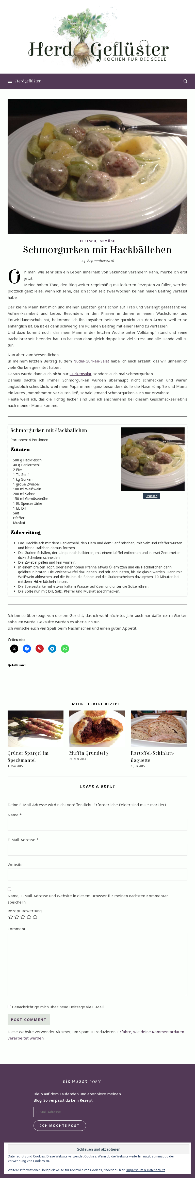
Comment (16, 928)
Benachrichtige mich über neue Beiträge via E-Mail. (58, 1006)
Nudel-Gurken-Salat (91, 360)
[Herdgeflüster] (97, 42)
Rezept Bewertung (25, 911)
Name (15, 814)
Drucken (151, 496)
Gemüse (107, 241)
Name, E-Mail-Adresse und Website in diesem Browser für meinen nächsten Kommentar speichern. (88, 899)
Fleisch (88, 241)
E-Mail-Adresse (23, 839)
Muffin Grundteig (88, 753)
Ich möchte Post (59, 1125)
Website (15, 864)
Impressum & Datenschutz (145, 1170)
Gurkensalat (80, 373)
